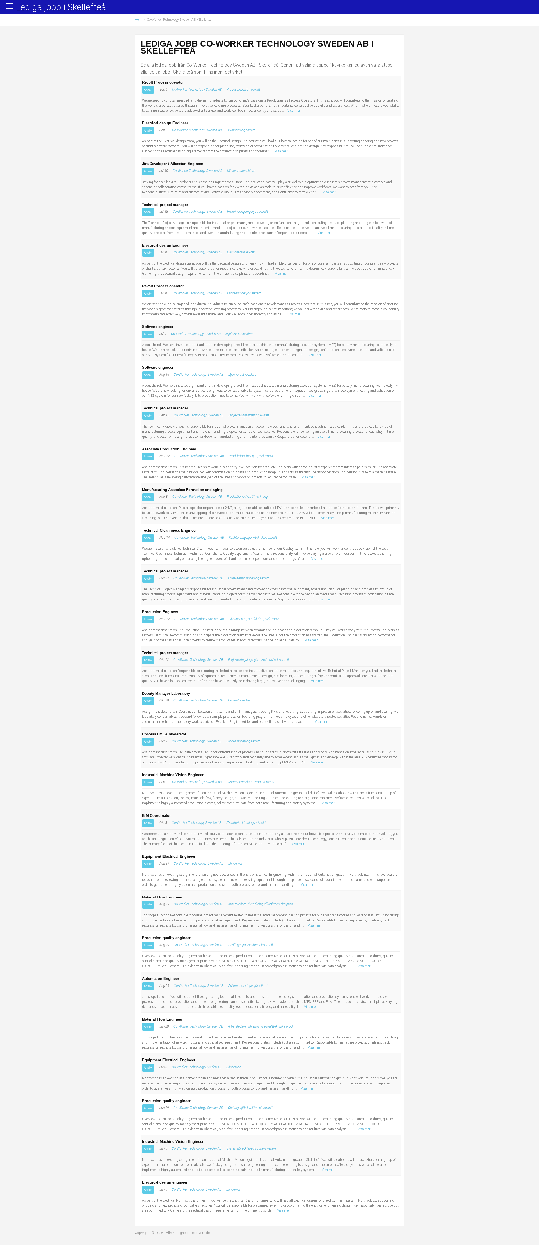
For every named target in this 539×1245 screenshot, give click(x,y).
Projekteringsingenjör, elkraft (247, 212)
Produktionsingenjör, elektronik (251, 456)
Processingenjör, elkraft (243, 89)
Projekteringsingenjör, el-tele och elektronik (259, 660)
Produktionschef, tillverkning (247, 497)
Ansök (148, 89)
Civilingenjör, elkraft (241, 130)
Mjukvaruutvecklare (241, 171)
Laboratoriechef (239, 700)
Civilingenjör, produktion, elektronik (254, 619)
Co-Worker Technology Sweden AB (197, 89)
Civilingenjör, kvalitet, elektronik (251, 945)
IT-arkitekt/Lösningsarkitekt (246, 823)
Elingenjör (235, 863)
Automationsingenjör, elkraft (248, 986)
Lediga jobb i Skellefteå (61, 7)
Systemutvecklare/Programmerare (251, 782)
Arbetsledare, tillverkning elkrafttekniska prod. (261, 904)
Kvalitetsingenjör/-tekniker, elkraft (253, 538)
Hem (138, 20)
